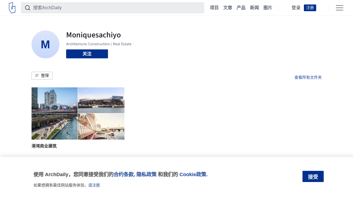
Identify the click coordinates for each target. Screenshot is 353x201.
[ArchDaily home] (12, 7)
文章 (227, 8)
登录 (296, 8)
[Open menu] (339, 7)
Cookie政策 (192, 174)
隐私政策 (146, 174)
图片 (267, 8)
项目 (214, 8)
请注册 (94, 185)
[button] (42, 76)
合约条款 (124, 174)
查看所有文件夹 (308, 77)
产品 (241, 8)
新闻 (254, 8)
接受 (313, 177)
